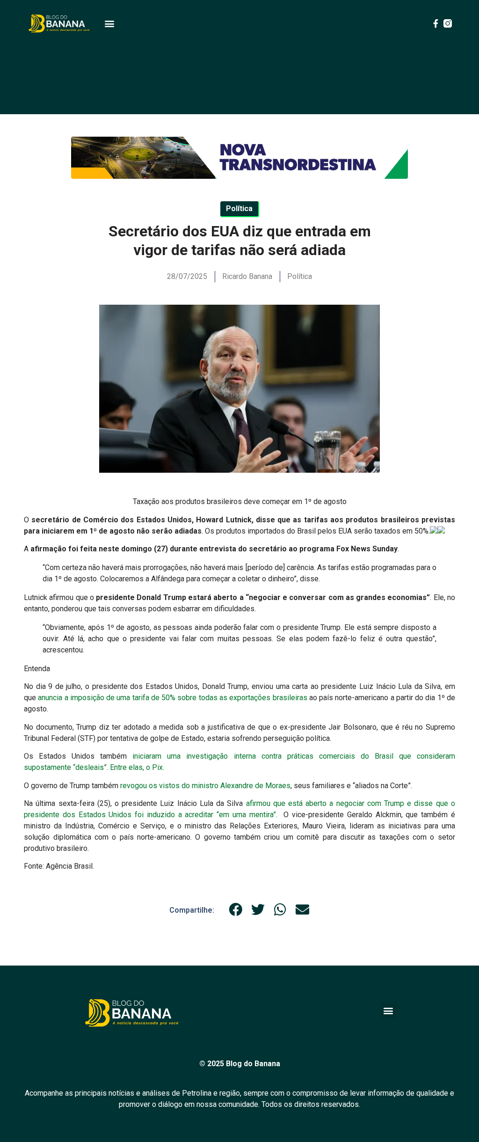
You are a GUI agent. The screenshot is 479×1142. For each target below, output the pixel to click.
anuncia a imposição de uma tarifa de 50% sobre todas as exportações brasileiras (173, 697)
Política (299, 276)
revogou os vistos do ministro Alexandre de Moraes (204, 785)
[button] (109, 23)
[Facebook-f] (435, 23)
